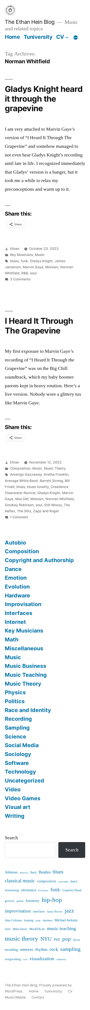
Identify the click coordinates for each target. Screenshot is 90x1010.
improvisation (18, 911)
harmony (33, 900)
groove (9, 901)
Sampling (17, 727)
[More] (75, 37)
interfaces (39, 911)
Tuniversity (38, 37)
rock (54, 949)
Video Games (22, 798)
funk (24, 261)
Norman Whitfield (59, 499)
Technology (20, 771)
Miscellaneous (24, 648)
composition (46, 881)
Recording (18, 719)
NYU (46, 939)
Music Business (25, 666)
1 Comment (19, 517)
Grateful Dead (71, 890)
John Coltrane (13, 920)
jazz (69, 910)
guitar (20, 901)
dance (73, 881)
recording (11, 950)
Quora (76, 940)
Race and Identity (28, 710)
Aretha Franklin (56, 474)
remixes (26, 949)
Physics (15, 692)
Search (11, 838)
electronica (28, 890)
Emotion (16, 577)
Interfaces (18, 613)
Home (12, 37)
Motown (51, 267)
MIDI (7, 929)
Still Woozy (53, 505)
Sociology (18, 754)
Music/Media (15, 997)
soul (33, 273)
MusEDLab (37, 929)
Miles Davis (20, 929)
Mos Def (21, 499)
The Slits (24, 511)
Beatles (44, 872)
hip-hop (52, 900)
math (38, 920)
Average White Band (21, 481)
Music (40, 255)
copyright (63, 881)
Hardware (17, 595)
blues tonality (38, 487)
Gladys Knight (41, 261)
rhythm (41, 949)
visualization (41, 959)
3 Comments (20, 279)
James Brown (54, 911)
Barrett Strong (51, 481)
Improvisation (23, 604)
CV (60, 37)
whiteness (61, 959)
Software (17, 763)
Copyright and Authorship (39, 560)
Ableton (11, 872)
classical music (20, 881)
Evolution (17, 586)
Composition (20, 468)
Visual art (17, 807)
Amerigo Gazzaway (26, 474)
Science (15, 736)
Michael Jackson (66, 920)
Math (11, 639)
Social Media (22, 745)
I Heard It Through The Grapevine (39, 325)
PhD (57, 939)
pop (66, 939)
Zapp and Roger (46, 511)
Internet (15, 622)
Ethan (14, 249)
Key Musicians (21, 255)
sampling (70, 949)
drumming (12, 890)
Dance (13, 569)
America (24, 872)
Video (13, 789)
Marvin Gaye (33, 267)
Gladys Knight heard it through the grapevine (44, 98)
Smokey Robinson (19, 505)
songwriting (13, 959)
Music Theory (55, 468)
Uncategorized (24, 780)
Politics (15, 701)
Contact (37, 997)
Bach (33, 872)
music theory (21, 939)
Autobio (15, 542)
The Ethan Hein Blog (30, 22)
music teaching (61, 928)
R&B (24, 273)
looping (28, 920)
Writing (14, 816)
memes (47, 920)
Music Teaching (26, 675)
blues (14, 261)
